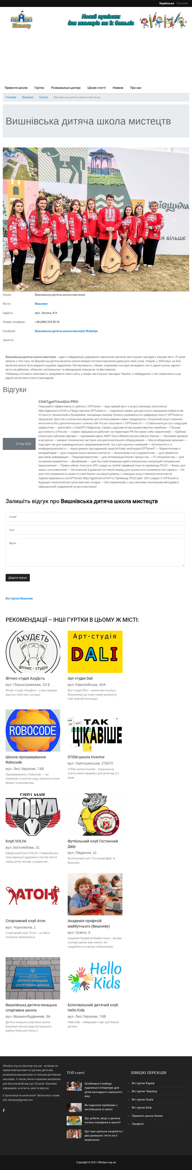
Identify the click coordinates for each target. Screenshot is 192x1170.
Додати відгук (17, 577)
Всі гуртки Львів (142, 1099)
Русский (182, 3)
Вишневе (28, 97)
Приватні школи (16, 88)
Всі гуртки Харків (143, 1083)
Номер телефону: (14, 321)
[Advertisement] (96, 56)
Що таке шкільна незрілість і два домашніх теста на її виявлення (104, 1136)
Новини (118, 88)
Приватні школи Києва (147, 1116)
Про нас (135, 88)
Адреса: (8, 312)
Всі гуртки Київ (142, 1107)
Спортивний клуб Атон (26, 921)
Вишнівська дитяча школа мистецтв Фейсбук (66, 331)
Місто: (7, 303)
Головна (11, 97)
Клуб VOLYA (16, 841)
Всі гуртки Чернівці (144, 1091)
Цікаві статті (97, 88)
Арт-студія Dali (80, 678)
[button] (17, 219)
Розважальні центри (65, 88)
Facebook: (9, 331)
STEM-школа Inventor (86, 757)
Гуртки (39, 88)
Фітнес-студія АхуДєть (25, 678)
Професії (138, 1124)
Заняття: (8, 340)
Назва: (7, 294)
